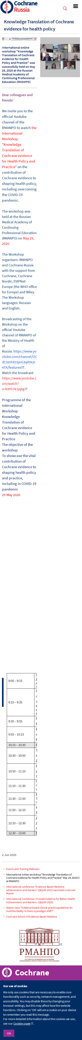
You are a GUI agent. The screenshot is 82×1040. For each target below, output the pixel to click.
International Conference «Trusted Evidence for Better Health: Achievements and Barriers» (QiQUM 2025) (40, 900)
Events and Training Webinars (22, 869)
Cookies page (21, 1023)
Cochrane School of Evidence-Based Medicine (31, 916)
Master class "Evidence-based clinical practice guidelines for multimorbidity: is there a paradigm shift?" (39, 909)
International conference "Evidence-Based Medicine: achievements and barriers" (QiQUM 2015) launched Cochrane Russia (40, 890)
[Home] (7, 7)
